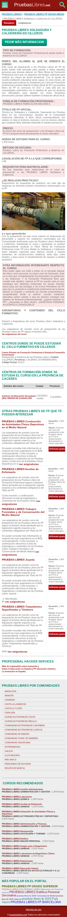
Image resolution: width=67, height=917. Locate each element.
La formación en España (14, 671)
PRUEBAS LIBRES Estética (15, 839)
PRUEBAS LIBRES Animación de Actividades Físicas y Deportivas (28, 812)
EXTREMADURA (12, 747)
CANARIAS (10, 700)
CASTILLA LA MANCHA (15, 704)
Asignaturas (24, 23)
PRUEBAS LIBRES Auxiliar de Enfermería (22, 804)
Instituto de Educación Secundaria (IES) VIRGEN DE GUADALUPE (19, 397)
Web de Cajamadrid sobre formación (20, 666)
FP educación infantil (43, 669)
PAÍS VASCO (10, 759)
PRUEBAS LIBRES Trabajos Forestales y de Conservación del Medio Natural (23, 512)
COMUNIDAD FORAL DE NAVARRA (21, 738)
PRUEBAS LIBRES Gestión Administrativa (22, 789)
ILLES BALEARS (12, 755)
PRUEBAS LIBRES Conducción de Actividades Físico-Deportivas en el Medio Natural (23, 424)
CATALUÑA (10, 713)
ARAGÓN (9, 695)
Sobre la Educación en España (17, 669)
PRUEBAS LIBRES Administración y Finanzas (24, 824)
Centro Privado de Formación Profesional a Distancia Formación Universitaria (33, 353)
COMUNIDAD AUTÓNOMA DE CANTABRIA (25, 725)
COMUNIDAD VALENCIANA (17, 742)
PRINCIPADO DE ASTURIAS (18, 764)
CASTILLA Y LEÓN (13, 708)
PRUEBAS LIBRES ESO (12, 889)
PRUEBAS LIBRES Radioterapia (17, 861)
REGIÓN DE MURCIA (15, 768)
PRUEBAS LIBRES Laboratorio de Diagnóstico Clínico (28, 853)
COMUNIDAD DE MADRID (17, 734)
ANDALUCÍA (10, 691)
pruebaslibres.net (18, 914)
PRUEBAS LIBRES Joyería (18, 559)
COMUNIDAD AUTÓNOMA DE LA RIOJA (23, 730)
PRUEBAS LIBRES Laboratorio (17, 797)
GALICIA (9, 751)
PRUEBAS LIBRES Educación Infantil (20, 868)
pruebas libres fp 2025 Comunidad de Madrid (36, 896)
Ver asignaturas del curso (14, 334)
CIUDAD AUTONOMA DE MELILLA (21, 721)
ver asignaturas (29, 464)
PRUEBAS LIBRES (12, 14)
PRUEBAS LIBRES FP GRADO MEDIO (44, 14)
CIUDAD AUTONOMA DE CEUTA (20, 717)
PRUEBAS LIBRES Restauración (17, 831)
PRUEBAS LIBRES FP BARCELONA (36, 902)
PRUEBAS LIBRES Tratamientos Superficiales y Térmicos (22, 608)
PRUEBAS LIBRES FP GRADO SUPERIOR (30, 886)
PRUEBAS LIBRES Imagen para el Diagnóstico (24, 846)
